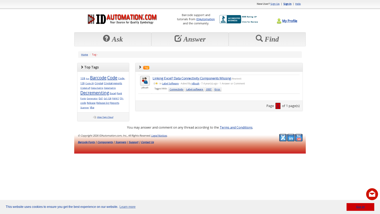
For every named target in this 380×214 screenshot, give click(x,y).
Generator (92, 98)
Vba (92, 107)
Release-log (102, 103)
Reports (114, 103)
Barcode (98, 77)
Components (105, 142)
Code (112, 77)
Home (84, 54)
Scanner (84, 107)
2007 (209, 89)
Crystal (99, 83)
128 (82, 78)
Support (133, 142)
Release (91, 103)
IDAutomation (205, 19)
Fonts (83, 98)
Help (298, 4)
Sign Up (275, 4)
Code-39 (89, 83)
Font (119, 93)
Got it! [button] (360, 206)
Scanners (120, 142)
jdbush (195, 83)
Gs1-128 (107, 98)
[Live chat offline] (372, 194)
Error (217, 89)
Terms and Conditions (236, 127)
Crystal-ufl (85, 88)
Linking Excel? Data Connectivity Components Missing (192, 78)
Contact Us (147, 142)
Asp (87, 78)
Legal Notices (159, 135)
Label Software (170, 83)
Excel (113, 93)
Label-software (194, 89)
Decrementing (94, 93)
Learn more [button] (128, 206)
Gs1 (101, 98)
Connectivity (176, 89)
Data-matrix (97, 88)
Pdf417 (115, 98)
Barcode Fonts (86, 142)
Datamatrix (110, 88)
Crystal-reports (113, 83)
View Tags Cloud (105, 117)
